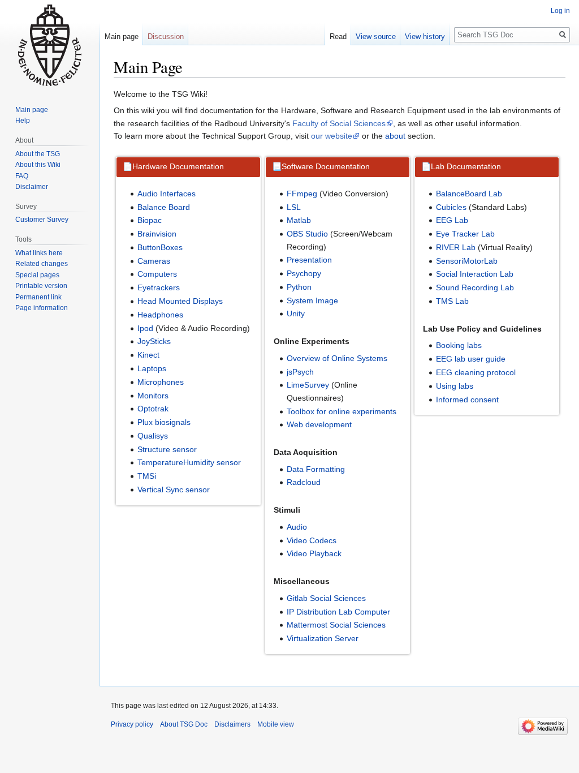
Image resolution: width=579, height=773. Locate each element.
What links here (39, 253)
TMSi (146, 475)
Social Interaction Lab (474, 273)
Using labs (454, 385)
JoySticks (154, 341)
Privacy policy (132, 724)
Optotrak (152, 408)
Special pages (37, 275)
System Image (312, 300)
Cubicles (451, 207)
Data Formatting (316, 469)
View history (425, 36)
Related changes (41, 264)
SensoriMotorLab (467, 260)
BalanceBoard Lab (469, 193)
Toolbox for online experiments (341, 411)
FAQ (21, 176)
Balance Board (163, 207)
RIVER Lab (456, 247)
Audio (297, 526)
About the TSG (37, 154)
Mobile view (275, 724)
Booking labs (459, 345)
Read (338, 36)
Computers (157, 273)
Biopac (149, 220)
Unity (296, 313)
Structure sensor (167, 449)
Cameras (153, 260)
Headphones (160, 314)
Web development (319, 424)
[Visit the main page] (50, 45)
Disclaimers (232, 724)
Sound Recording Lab (475, 287)
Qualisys (152, 435)
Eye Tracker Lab (465, 233)
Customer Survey (41, 220)
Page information (41, 308)
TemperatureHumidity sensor (189, 462)
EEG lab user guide (470, 358)
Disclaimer (31, 187)
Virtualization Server (322, 638)
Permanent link (38, 297)
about (395, 135)
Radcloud (304, 482)
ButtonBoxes (160, 247)
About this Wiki (38, 165)
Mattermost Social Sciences (336, 624)
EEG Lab (452, 220)
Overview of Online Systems (337, 358)
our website (331, 135)
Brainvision (156, 233)
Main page (122, 36)
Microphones (160, 381)
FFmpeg (302, 193)
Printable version (41, 286)
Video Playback (314, 553)
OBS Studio (307, 233)
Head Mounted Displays (180, 301)
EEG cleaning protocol (476, 372)
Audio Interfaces (166, 193)
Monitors (152, 395)
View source (376, 36)
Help (22, 120)
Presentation (309, 259)
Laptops (151, 368)
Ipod (145, 328)
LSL (294, 207)
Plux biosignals (164, 422)
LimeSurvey (308, 384)
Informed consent (467, 399)
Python (299, 286)
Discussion (166, 36)
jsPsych (300, 371)
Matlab (299, 220)
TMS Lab (452, 301)
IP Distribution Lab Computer (338, 611)
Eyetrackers (158, 287)
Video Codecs (311, 540)
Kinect (148, 354)
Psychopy (304, 273)
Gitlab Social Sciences (326, 598)
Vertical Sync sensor (173, 489)
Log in (560, 11)
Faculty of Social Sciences (339, 123)
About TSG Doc (184, 724)
